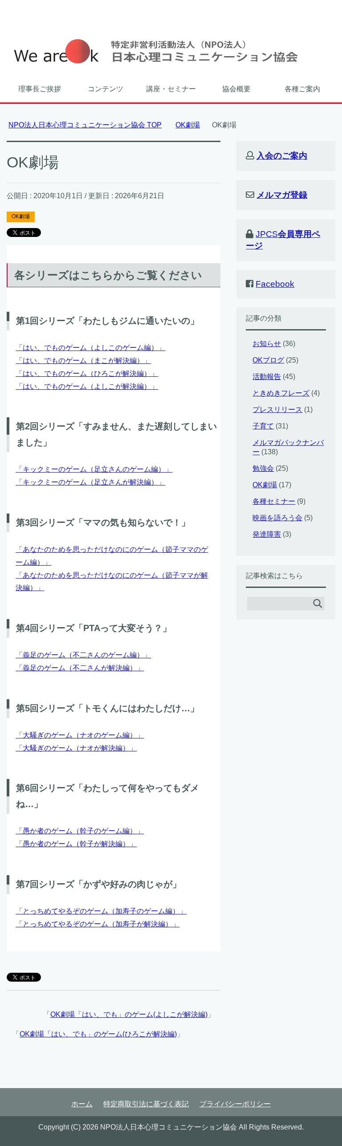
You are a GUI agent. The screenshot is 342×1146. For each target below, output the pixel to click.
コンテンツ (105, 89)
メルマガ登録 (281, 195)
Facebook (275, 284)
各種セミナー (273, 501)
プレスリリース (277, 409)
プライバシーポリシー (235, 1104)
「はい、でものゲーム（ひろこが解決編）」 (87, 373)
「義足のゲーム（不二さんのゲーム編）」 (83, 655)
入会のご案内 (281, 155)
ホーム (82, 1104)
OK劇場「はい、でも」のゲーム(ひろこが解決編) (98, 1034)
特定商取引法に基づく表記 (146, 1104)
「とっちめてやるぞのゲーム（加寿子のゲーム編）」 (101, 911)
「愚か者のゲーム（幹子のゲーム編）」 (80, 831)
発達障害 (266, 534)
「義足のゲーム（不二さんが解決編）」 (80, 668)
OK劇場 (21, 216)
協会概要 (236, 89)
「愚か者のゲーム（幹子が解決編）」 (76, 844)
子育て (263, 426)
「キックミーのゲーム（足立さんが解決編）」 (90, 482)
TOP (85, 125)
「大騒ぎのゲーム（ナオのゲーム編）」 (80, 735)
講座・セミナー (171, 89)
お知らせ (266, 343)
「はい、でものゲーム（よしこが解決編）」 (87, 386)
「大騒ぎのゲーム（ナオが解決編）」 (76, 748)
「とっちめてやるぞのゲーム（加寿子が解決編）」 (97, 924)
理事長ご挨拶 (39, 89)
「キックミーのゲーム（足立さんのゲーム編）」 (94, 469)
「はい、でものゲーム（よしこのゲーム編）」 (90, 347)
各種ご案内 (302, 89)
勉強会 (263, 468)
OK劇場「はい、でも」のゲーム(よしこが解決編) (129, 1014)
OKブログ (268, 360)
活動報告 (266, 376)
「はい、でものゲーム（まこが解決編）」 (83, 360)
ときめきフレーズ (280, 393)
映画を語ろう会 (277, 518)
